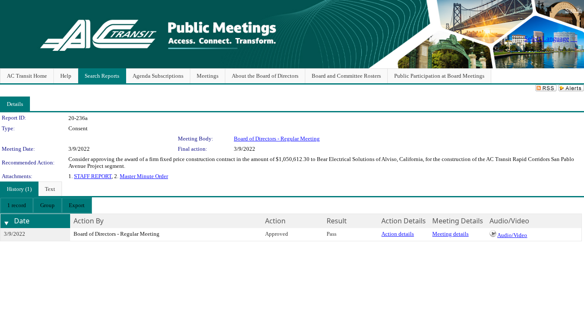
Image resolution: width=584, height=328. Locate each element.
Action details (397, 234)
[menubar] (46, 205)
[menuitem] (16, 205)
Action (275, 221)
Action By (88, 221)
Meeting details (450, 234)
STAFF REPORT (93, 176)
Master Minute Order (144, 176)
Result (337, 221)
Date (21, 221)
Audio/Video (512, 235)
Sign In (573, 10)
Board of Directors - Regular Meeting (277, 138)
